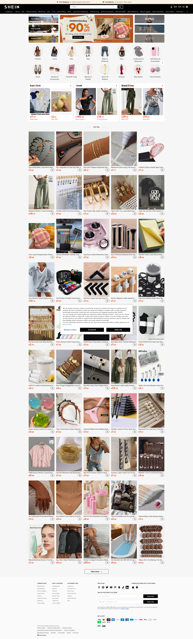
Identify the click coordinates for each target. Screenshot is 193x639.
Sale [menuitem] (23, 11)
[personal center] (171, 7)
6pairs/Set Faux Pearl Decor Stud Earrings (151, 429)
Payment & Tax (71, 588)
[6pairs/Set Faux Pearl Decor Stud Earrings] (151, 410)
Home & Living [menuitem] (94, 11)
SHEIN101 (40, 600)
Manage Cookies (67, 628)
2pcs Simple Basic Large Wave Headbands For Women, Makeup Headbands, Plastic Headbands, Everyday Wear (41, 167)
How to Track (55, 596)
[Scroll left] (184, 12)
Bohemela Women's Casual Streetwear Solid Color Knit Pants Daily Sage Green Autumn (41, 211)
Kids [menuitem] (48, 11)
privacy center (125, 608)
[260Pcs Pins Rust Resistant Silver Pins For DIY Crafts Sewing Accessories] (151, 367)
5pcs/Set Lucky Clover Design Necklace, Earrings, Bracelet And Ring (96, 385)
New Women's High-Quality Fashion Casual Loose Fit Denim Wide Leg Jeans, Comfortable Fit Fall (124, 385)
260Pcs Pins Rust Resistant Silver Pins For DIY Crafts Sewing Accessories (151, 385)
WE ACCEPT (101, 616)
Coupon (69, 596)
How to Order (56, 593)
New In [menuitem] (17, 11)
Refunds (54, 591)
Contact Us (70, 586)
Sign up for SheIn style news (107, 592)
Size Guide (55, 598)
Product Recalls (71, 593)
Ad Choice (75, 632)
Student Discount (42, 598)
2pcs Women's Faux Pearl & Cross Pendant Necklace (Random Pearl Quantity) (69, 516)
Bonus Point (70, 591)
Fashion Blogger (41, 591)
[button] (183, 7)
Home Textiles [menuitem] (170, 11)
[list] (114, 587)
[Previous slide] (62, 28)
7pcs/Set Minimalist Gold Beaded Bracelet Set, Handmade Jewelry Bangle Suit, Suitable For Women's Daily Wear (69, 473)
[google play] (137, 588)
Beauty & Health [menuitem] (121, 11)
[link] (48, 2)
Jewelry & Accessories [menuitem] (107, 11)
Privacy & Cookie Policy (136, 607)
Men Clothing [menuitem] (61, 11)
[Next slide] (131, 28)
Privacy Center (41, 628)
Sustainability (41, 588)
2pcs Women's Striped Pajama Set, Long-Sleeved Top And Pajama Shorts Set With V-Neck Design (41, 298)
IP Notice (53, 632)
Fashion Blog (40, 603)
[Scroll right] (187, 12)
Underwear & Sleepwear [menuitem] (80, 11)
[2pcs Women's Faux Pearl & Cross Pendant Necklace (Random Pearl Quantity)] (69, 497)
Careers (39, 596)
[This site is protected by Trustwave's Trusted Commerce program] (99, 626)
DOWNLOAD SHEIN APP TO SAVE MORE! (144, 583)
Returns (54, 588)
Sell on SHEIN (56, 603)
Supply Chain (41, 593)
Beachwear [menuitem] (41, 11)
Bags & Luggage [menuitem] (145, 11)
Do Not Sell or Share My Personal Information (49, 630)
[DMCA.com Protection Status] (104, 626)
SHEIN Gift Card (71, 598)
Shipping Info (56, 586)
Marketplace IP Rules (43, 632)
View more (95, 572)
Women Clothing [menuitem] (31, 11)
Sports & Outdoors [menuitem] (158, 11)
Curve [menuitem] (53, 11)
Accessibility (61, 632)
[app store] (133, 588)
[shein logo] (12, 7)
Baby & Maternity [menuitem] (133, 11)
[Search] (120, 6)
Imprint (69, 632)
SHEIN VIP (55, 600)
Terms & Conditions (69, 630)
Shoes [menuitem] (69, 11)
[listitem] (41, 152)
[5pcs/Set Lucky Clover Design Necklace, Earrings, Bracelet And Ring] (96, 367)
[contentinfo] (128, 620)
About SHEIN (40, 586)
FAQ (68, 600)
